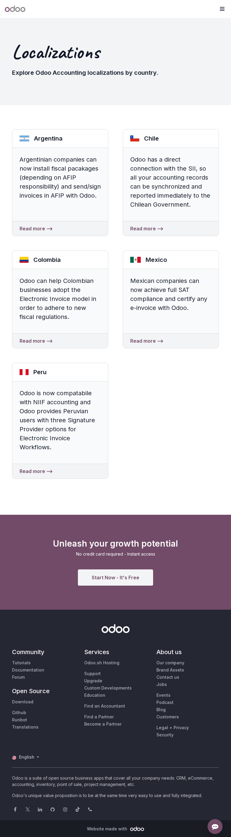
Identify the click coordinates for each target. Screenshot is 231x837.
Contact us (167, 677)
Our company (170, 662)
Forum (18, 677)
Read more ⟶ (36, 229)
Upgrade (93, 680)
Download (22, 701)
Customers (167, 716)
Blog (161, 709)
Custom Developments (108, 687)
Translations (25, 726)
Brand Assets (170, 669)
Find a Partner (99, 716)
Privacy (181, 727)
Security (165, 734)
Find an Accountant (104, 705)
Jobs (161, 684)
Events (163, 695)
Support (92, 673)
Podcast (165, 702)
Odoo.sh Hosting (101, 662)
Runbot (19, 719)
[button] (222, 9)
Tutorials (21, 662)
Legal (162, 727)
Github (19, 712)
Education (94, 695)
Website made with (107, 828)
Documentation (28, 669)
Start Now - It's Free (115, 578)
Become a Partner (103, 723)
